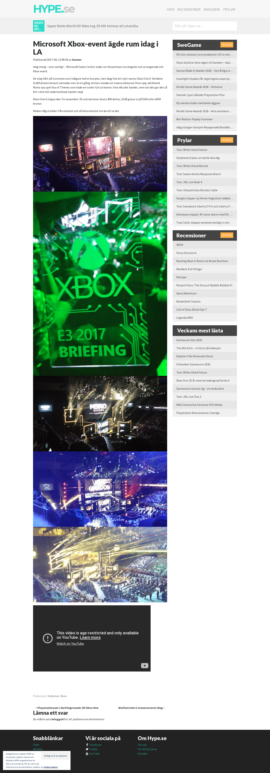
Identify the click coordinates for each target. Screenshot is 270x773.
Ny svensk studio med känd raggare (198, 103)
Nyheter (53, 696)
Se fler (226, 44)
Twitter (93, 749)
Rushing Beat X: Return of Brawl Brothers (202, 261)
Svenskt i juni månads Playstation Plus (200, 95)
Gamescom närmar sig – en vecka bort (200, 388)
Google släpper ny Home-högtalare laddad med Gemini (206, 198)
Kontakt (142, 753)
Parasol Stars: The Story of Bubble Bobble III (204, 285)
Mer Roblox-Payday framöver (194, 119)
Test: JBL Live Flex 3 (188, 396)
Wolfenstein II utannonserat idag (140, 708)
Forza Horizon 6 (186, 253)
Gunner (77, 59)
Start (36, 745)
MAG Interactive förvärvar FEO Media (199, 405)
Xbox (63, 696)
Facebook (95, 745)
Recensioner (189, 9)
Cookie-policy (51, 767)
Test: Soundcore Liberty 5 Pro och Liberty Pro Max (206, 206)
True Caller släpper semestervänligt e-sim (202, 222)
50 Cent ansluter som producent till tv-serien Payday (206, 54)
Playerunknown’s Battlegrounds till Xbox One (67, 708)
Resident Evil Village (189, 269)
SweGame (212, 9)
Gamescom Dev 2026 (189, 340)
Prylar (229, 9)
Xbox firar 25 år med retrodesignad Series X (203, 380)
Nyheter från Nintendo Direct (194, 356)
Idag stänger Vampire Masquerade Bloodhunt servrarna (206, 127)
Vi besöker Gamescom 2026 (193, 364)
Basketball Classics (188, 301)
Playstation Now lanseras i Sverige (198, 413)
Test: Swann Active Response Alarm (198, 174)
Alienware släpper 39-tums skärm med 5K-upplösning (206, 214)
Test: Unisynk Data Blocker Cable (197, 190)
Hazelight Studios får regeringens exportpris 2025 (206, 79)
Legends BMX (184, 317)
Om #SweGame (147, 749)
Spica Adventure (186, 293)
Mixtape (181, 277)
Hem (170, 9)
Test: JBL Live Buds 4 (189, 182)
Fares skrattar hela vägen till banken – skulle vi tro (206, 62)
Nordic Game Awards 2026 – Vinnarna (199, 87)
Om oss (142, 745)
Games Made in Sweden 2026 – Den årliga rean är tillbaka (206, 70)
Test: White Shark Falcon (191, 150)
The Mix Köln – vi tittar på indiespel (198, 348)
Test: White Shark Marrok (192, 166)
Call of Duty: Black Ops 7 (191, 309)
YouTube (94, 753)
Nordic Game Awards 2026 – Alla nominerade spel (206, 111)
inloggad (57, 719)
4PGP (179, 245)
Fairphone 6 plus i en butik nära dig (198, 158)
